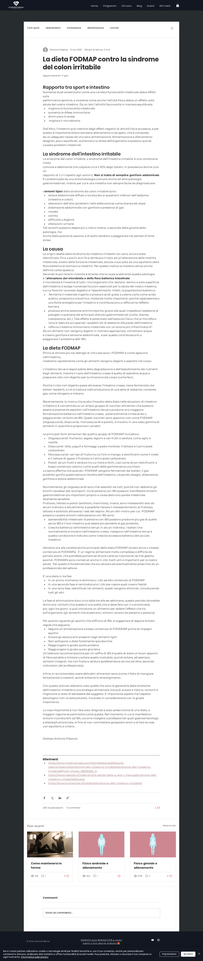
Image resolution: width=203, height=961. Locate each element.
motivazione (74, 27)
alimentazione (95, 27)
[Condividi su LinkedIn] (59, 797)
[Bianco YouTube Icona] (152, 940)
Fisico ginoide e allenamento (145, 865)
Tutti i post (33, 27)
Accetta (188, 954)
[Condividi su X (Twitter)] (52, 797)
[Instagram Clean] (158, 940)
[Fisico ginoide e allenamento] (153, 844)
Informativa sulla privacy (34, 957)
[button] (177, 5)
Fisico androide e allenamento (95, 865)
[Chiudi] (199, 954)
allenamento (53, 27)
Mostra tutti (169, 825)
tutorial (114, 27)
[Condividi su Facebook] (44, 797)
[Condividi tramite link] (67, 797)
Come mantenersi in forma (46, 865)
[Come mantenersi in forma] (50, 844)
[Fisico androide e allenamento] (101, 844)
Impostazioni (169, 954)
